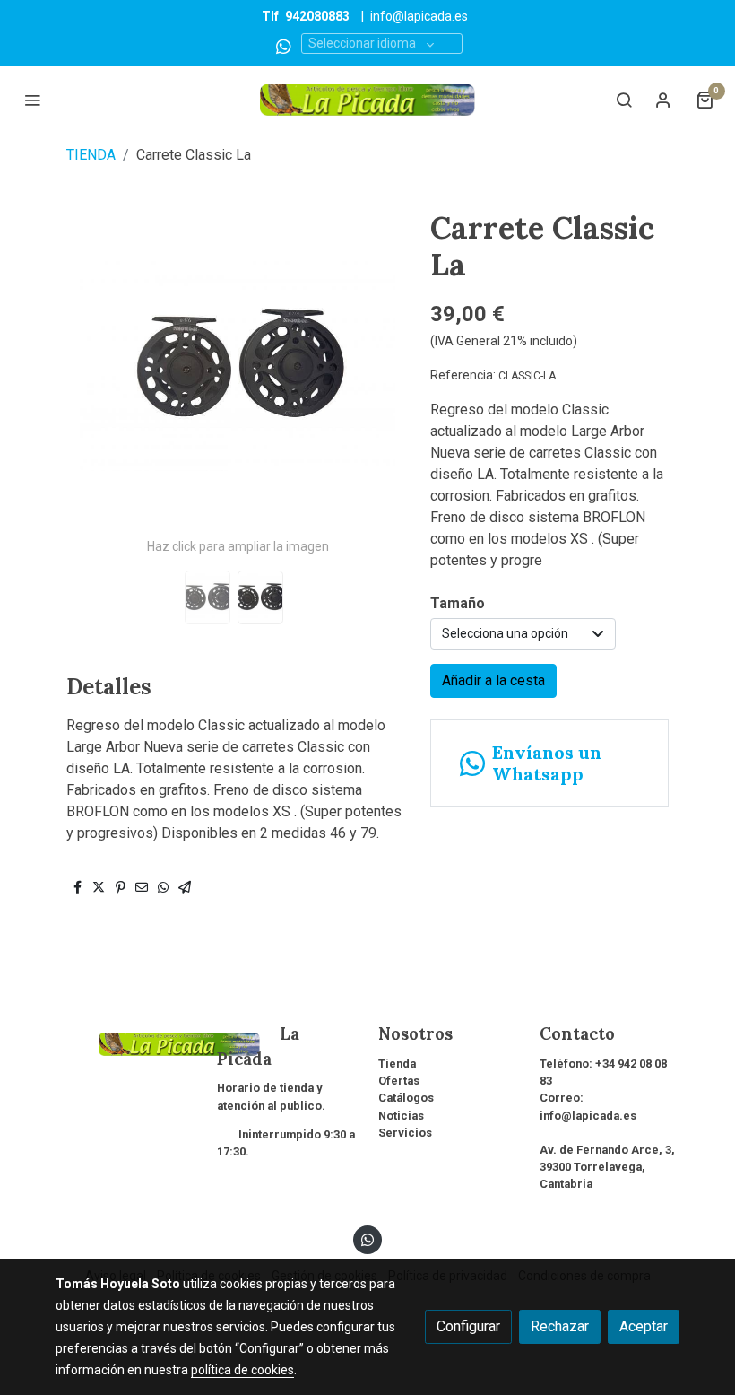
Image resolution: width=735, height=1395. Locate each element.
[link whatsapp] (283, 45)
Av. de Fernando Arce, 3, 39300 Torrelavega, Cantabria (607, 1166)
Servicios (405, 1132)
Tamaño (457, 603)
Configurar (468, 1326)
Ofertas (398, 1080)
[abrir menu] (32, 100)
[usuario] (663, 100)
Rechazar (560, 1326)
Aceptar (643, 1326)
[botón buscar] (624, 100)
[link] (367, 100)
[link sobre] (125, 1041)
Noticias (401, 1115)
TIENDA (91, 154)
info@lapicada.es (419, 16)
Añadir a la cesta (493, 680)
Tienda (397, 1063)
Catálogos (406, 1097)
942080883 (317, 16)
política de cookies (242, 1370)
